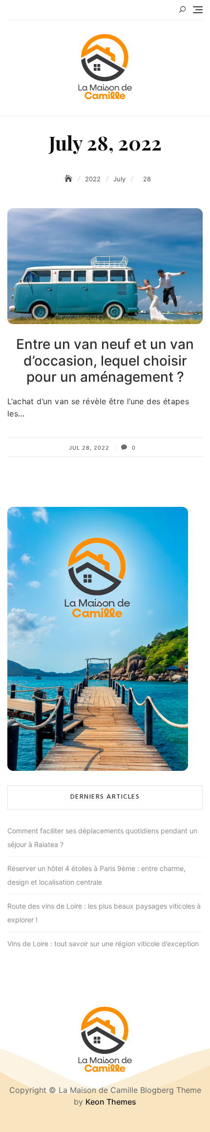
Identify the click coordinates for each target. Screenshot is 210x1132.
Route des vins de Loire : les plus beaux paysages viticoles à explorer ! (104, 913)
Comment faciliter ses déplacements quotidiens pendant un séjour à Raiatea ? (102, 838)
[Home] (69, 178)
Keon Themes (110, 1102)
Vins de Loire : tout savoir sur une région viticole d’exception (103, 943)
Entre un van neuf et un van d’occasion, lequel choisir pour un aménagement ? (105, 360)
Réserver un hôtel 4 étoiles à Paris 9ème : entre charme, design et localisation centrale (96, 875)
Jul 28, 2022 (89, 447)
